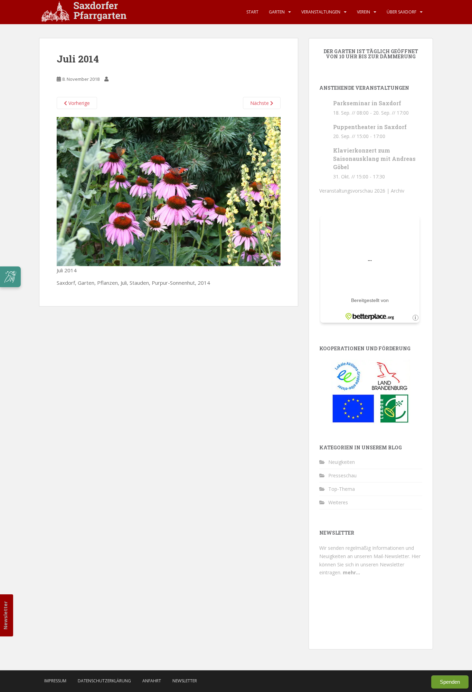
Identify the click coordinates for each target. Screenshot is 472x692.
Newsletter (5, 615)
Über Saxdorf (401, 12)
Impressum (55, 681)
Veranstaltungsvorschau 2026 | (355, 190)
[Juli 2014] (169, 190)
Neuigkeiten (341, 462)
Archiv (397, 190)
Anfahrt (151, 681)
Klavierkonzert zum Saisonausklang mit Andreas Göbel (374, 158)
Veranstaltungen (320, 12)
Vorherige (78, 103)
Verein (363, 12)
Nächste (260, 103)
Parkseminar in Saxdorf (367, 103)
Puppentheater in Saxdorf (370, 126)
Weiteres (338, 502)
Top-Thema (341, 489)
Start (252, 12)
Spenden (450, 682)
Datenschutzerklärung (104, 681)
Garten (277, 12)
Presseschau (342, 475)
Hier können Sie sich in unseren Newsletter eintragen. (370, 564)
